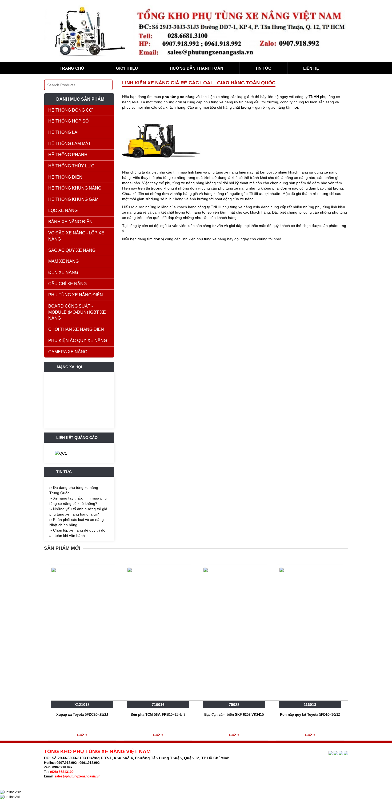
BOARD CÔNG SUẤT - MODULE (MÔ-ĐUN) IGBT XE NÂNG (77, 312)
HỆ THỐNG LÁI (63, 132)
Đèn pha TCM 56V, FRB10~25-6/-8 (158, 715)
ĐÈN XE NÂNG (63, 272)
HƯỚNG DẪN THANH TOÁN (196, 68)
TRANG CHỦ (72, 68)
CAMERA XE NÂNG (67, 351)
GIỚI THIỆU (127, 68)
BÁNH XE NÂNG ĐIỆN (70, 221)
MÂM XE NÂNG (63, 261)
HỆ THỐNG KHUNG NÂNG (74, 188)
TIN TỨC (263, 68)
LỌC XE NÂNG (63, 210)
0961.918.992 (89, 763)
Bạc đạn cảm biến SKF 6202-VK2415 (234, 715)
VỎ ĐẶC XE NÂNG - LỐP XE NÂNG (76, 236)
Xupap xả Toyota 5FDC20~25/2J (82, 715)
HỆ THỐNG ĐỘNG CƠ (70, 110)
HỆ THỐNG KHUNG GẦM (73, 199)
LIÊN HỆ (311, 68)
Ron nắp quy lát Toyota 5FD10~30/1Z (310, 715)
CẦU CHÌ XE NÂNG (67, 283)
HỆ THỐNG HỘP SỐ (68, 121)
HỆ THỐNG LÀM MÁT (69, 143)
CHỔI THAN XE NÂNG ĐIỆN (76, 329)
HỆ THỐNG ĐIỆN (65, 177)
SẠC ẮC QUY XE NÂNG (71, 250)
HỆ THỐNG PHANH (67, 154)
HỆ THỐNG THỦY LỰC (71, 166)
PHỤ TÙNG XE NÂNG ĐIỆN (75, 295)
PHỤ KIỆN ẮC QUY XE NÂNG (77, 340)
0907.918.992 (67, 763)
